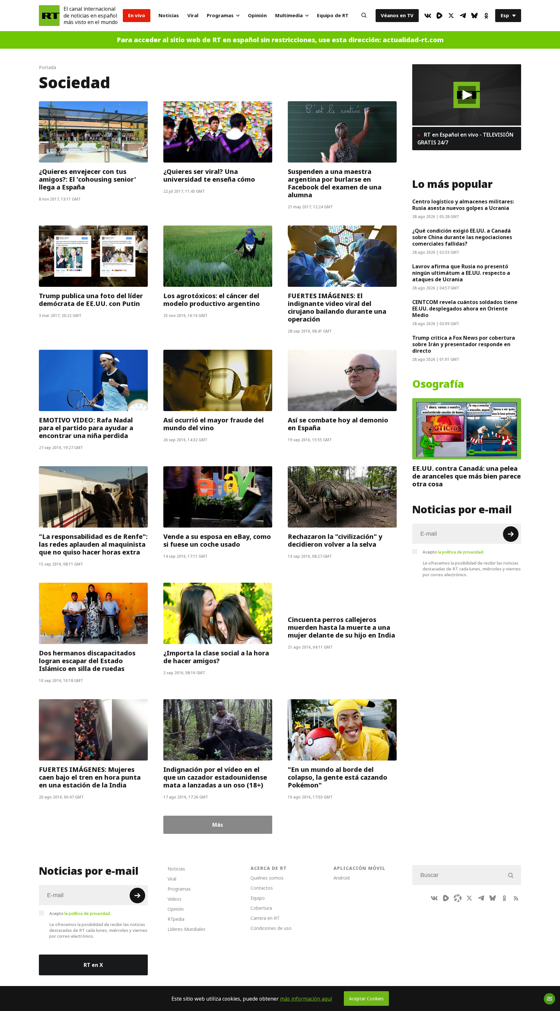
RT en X (93, 965)
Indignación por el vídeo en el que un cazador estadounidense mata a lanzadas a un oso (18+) (215, 777)
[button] (467, 95)
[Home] (49, 15)
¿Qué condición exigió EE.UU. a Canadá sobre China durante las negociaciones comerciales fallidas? (462, 237)
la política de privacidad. (461, 552)
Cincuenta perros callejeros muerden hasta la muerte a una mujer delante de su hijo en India (341, 627)
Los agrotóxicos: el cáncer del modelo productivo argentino (211, 300)
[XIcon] (451, 15)
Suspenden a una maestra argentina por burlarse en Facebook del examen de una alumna (334, 183)
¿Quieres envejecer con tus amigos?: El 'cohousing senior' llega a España (87, 179)
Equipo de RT (332, 15)
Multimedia (289, 15)
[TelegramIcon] (463, 15)
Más (217, 825)
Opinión (257, 15)
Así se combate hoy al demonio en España (338, 424)
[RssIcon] (516, 898)
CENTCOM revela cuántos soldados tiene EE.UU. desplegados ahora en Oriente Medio (465, 308)
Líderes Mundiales (186, 929)
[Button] (364, 15)
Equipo (258, 898)
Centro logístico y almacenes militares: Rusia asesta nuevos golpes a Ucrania (463, 205)
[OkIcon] (486, 15)
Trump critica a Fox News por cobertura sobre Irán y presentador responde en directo (463, 344)
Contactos (262, 887)
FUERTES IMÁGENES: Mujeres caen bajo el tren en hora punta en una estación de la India (90, 777)
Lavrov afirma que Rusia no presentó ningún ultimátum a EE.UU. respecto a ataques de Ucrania (461, 272)
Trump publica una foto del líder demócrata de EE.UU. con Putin (91, 300)
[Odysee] (457, 898)
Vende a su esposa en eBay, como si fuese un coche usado (217, 540)
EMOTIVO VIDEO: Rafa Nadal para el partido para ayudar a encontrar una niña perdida (86, 428)
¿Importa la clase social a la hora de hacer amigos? (216, 657)
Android (341, 877)
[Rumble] (439, 15)
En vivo (136, 15)
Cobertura (261, 908)
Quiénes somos (267, 877)
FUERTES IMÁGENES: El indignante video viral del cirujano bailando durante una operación (337, 307)
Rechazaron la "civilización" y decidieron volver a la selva (335, 540)
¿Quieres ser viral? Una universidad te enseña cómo (209, 175)
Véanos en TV (397, 15)
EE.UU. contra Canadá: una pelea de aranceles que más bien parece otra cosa (466, 476)
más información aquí (306, 999)
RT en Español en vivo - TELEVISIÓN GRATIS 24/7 (465, 138)
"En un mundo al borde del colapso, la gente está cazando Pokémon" (337, 777)
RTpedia (176, 919)
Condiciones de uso (271, 928)
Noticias (168, 15)
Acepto (453, 552)
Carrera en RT (265, 918)
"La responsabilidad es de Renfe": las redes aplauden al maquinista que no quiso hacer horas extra (93, 544)
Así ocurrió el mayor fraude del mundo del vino (213, 424)
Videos (174, 898)
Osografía (438, 384)
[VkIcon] (428, 15)
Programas (220, 15)
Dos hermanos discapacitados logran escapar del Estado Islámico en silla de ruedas (87, 661)
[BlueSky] (474, 15)
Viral (192, 15)
